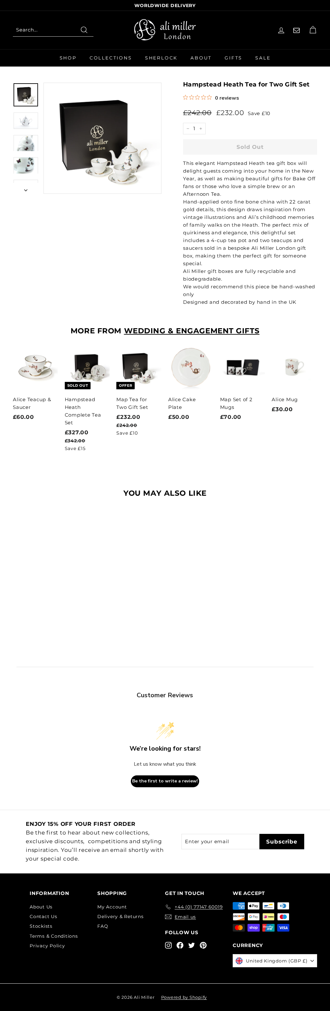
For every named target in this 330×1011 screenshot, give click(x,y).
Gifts (233, 58)
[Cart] (313, 30)
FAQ (102, 926)
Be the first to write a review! (165, 781)
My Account (112, 907)
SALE (262, 58)
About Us (41, 907)
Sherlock (161, 58)
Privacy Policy (47, 946)
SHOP (68, 58)
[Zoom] (102, 138)
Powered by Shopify (184, 997)
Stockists (41, 926)
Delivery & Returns (120, 916)
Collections (111, 58)
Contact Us (43, 916)
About (201, 58)
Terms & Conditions (54, 936)
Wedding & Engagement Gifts (192, 330)
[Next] (26, 188)
